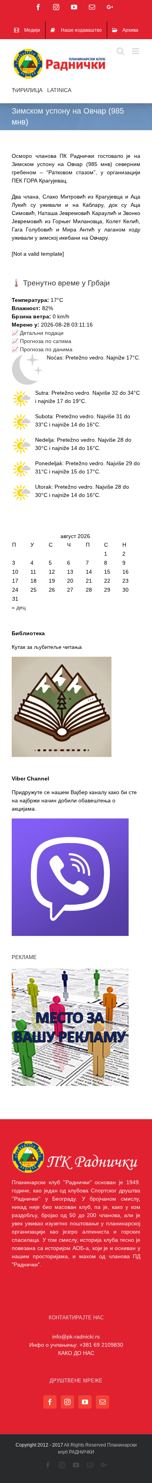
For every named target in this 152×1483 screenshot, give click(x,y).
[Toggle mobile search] (120, 51)
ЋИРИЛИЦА (27, 90)
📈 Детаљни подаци (38, 333)
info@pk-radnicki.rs (76, 1336)
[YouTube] (85, 1402)
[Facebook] (50, 1402)
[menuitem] (27, 30)
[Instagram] (67, 1402)
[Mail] (102, 1402)
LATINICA (59, 90)
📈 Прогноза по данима (42, 349)
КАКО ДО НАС (76, 1353)
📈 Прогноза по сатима (41, 341)
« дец (19, 607)
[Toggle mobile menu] (136, 51)
